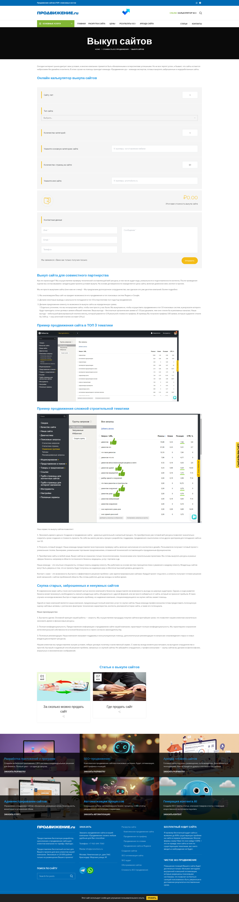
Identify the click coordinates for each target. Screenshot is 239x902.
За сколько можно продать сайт (63, 709)
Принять (152, 898)
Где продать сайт (120, 706)
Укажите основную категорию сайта (61, 149)
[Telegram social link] (200, 3)
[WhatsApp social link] (196, 3)
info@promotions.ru (94, 849)
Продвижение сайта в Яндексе (137, 846)
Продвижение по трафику (135, 836)
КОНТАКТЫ (197, 24)
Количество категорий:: (55, 133)
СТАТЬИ (183, 24)
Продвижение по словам (135, 841)
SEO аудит (126, 860)
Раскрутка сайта (129, 827)
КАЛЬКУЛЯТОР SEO (187, 13)
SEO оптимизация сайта (132, 855)
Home (97, 49)
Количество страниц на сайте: (58, 165)
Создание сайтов (129, 851)
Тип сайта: (48, 111)
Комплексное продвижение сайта (139, 831)
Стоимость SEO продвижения (116, 49)
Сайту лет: (49, 95)
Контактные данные (53, 220)
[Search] (200, 13)
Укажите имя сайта (52, 181)
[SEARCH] (71, 876)
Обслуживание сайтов (131, 865)
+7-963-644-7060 (96, 843)
